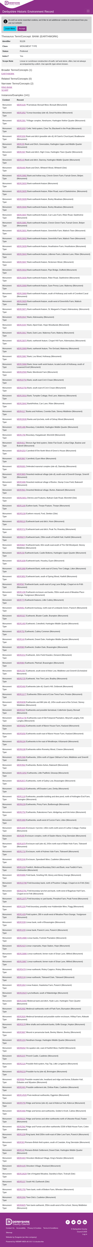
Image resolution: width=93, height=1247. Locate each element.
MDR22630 (22, 419)
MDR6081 (21, 466)
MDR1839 (21, 561)
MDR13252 (22, 773)
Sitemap (9, 1232)
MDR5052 (21, 726)
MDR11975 (22, 899)
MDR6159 (21, 804)
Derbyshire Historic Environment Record (28, 11)
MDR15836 (22, 278)
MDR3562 (21, 765)
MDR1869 (21, 820)
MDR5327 (21, 616)
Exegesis (18, 1237)
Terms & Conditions (50, 1228)
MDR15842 (22, 404)
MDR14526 (22, 1095)
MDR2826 (21, 1017)
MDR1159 (21, 1134)
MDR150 (21, 553)
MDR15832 (22, 238)
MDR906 (21, 1079)
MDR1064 (21, 985)
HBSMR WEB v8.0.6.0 (24, 1242)
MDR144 (21, 639)
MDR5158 (21, 514)
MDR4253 (21, 451)
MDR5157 (21, 1182)
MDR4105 (21, 1166)
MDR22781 (22, 891)
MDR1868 (21, 569)
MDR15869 (22, 293)
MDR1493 (21, 624)
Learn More (10, 29)
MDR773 (21, 600)
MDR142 (21, 1150)
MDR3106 (21, 105)
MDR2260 (21, 1197)
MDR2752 (21, 812)
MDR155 (21, 144)
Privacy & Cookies (34, 1228)
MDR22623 (22, 993)
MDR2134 (21, 977)
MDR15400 (22, 1001)
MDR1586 (21, 757)
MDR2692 (21, 1009)
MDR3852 (21, 576)
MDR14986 (22, 938)
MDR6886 (21, 875)
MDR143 (21, 160)
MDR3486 (21, 482)
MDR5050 (21, 734)
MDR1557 (21, 671)
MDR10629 (22, 1174)
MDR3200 (21, 136)
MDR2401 (21, 1087)
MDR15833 (22, 183)
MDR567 (21, 584)
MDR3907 (21, 459)
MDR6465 (21, 168)
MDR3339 (21, 922)
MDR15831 (22, 231)
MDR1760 (21, 435)
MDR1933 (21, 128)
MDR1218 (21, 867)
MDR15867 (22, 356)
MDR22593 (22, 372)
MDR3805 (21, 474)
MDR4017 (21, 443)
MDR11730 (22, 718)
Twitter (73, 1222)
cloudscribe (39, 1242)
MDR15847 (22, 262)
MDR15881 (22, 223)
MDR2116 (21, 1064)
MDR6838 (21, 702)
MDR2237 (21, 1056)
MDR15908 (22, 286)
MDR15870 (22, 341)
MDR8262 (21, 1048)
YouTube (79, 1222)
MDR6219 (21, 1072)
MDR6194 (21, 741)
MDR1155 (21, 930)
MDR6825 (21, 1205)
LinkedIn (85, 1222)
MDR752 (21, 631)
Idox (27, 1237)
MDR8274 (21, 537)
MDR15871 (22, 309)
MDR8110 (21, 521)
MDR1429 (21, 914)
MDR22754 (22, 380)
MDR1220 (21, 907)
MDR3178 (21, 1024)
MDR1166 (21, 506)
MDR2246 (21, 859)
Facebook (68, 1222)
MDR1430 (21, 592)
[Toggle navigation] (88, 11)
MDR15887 (22, 962)
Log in (84, 1234)
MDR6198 (21, 749)
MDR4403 (21, 1158)
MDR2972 (21, 781)
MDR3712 (21, 529)
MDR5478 (21, 969)
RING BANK (6, 87)
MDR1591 (21, 121)
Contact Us (10, 1228)
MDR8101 (21, 1119)
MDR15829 (22, 301)
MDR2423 (21, 946)
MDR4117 (21, 411)
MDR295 (21, 836)
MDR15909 (22, 349)
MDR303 (21, 1142)
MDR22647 (22, 317)
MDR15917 (22, 333)
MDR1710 (21, 852)
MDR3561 (21, 490)
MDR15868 (22, 364)
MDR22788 (22, 883)
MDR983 (21, 647)
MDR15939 (22, 199)
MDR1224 (21, 1040)
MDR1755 (21, 1189)
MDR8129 (21, 789)
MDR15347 (22, 325)
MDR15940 (22, 207)
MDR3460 (21, 1111)
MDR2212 (21, 655)
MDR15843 (22, 254)
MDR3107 (21, 710)
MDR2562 (21, 1127)
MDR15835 (22, 191)
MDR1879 (21, 844)
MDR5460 (21, 686)
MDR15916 (22, 396)
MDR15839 (22, 246)
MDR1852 (21, 113)
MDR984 (21, 663)
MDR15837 (22, 215)
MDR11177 (22, 694)
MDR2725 (21, 679)
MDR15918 (22, 270)
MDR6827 (21, 545)
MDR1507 (21, 152)
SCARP (4, 90)
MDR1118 (21, 797)
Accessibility (21, 1228)
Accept (22, 29)
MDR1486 (21, 427)
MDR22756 (22, 388)
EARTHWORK (7, 74)
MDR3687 (21, 1032)
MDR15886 (22, 954)
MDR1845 (21, 828)
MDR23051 (22, 498)
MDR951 (21, 608)
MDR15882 (22, 176)
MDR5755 (21, 1103)
